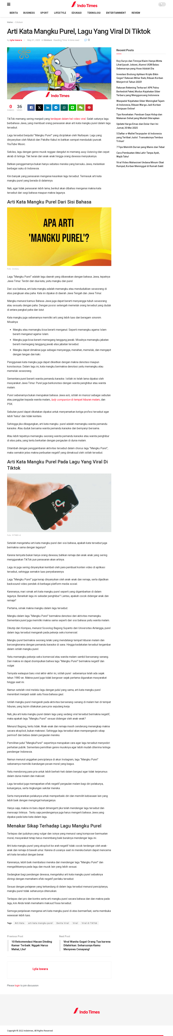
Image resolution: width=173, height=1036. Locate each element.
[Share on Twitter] (39, 107)
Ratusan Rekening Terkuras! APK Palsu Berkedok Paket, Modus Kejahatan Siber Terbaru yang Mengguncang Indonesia (138, 91)
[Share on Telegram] (56, 107)
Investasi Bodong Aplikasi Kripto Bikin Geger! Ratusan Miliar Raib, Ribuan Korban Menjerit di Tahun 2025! (139, 78)
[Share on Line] (72, 107)
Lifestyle (60, 12)
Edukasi (77, 12)
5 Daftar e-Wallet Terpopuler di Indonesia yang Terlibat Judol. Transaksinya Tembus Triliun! (139, 137)
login (17, 985)
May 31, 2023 (33, 40)
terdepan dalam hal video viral (68, 118)
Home (10, 22)
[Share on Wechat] (80, 107)
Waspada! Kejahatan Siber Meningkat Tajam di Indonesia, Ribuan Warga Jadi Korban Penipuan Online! (140, 105)
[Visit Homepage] (84, 4)
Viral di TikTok (89, 923)
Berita (14, 12)
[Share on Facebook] (31, 107)
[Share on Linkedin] (47, 107)
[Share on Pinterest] (89, 107)
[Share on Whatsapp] (64, 107)
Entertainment (116, 12)
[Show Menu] (8, 4)
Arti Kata (19, 923)
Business (29, 12)
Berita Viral (63, 923)
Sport (44, 12)
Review (136, 12)
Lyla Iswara (16, 40)
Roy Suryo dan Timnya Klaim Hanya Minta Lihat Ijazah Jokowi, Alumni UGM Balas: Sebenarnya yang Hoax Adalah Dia (139, 65)
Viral (75, 923)
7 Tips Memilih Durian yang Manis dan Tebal (140, 147)
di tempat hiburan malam (75, 399)
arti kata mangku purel (40, 923)
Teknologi (94, 12)
